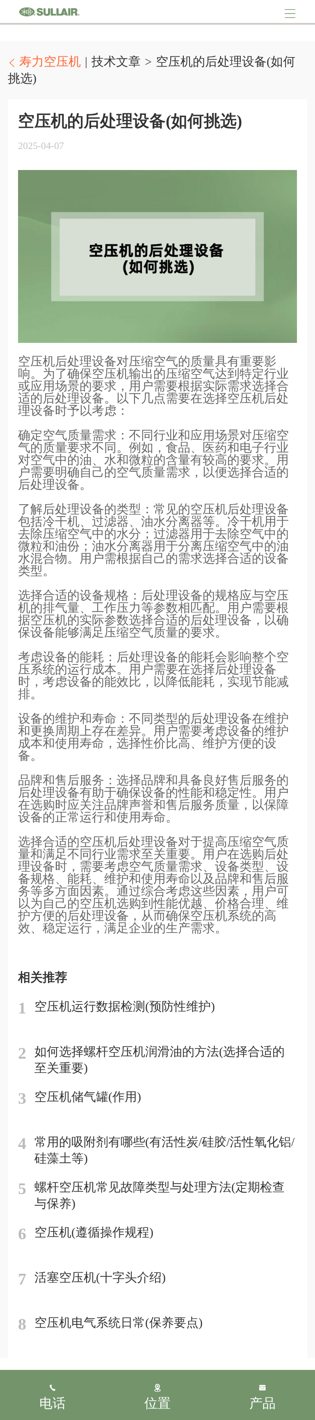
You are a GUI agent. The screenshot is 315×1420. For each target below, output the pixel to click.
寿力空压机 (49, 12)
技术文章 (116, 61)
